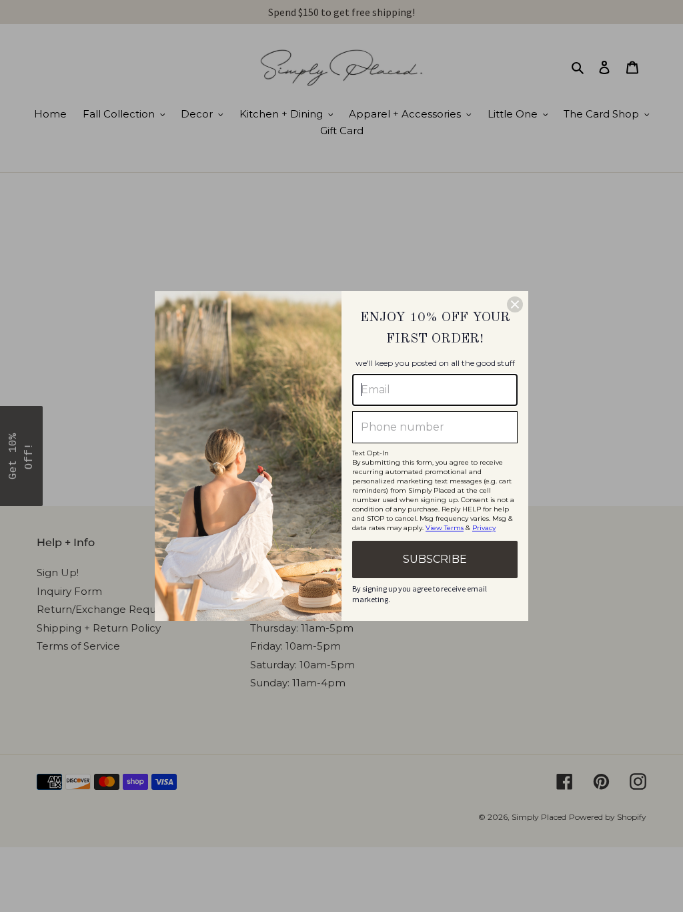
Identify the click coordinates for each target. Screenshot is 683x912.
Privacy (484, 527)
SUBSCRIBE (435, 559)
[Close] (515, 304)
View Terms (445, 527)
